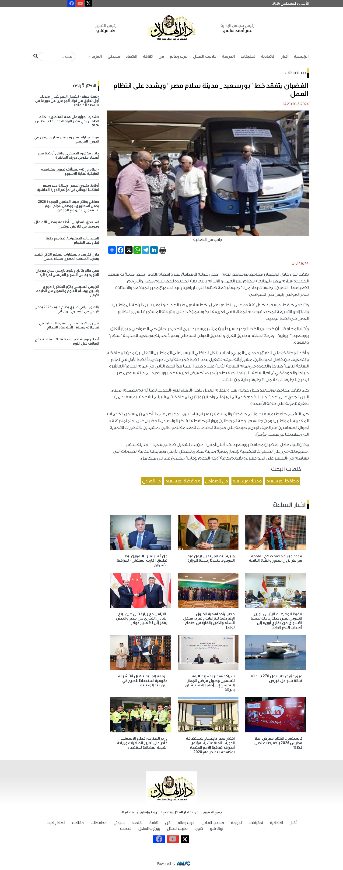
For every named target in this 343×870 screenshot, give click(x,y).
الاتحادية (268, 56)
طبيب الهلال (177, 828)
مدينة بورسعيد (247, 480)
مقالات (78, 822)
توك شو (216, 828)
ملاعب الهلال (205, 56)
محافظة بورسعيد (182, 480)
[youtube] (80, 3)
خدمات (125, 828)
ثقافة (148, 56)
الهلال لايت (56, 822)
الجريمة (228, 56)
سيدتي (114, 56)
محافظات (295, 73)
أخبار (284, 56)
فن (161, 56)
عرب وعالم (178, 56)
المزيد (96, 56)
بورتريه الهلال (149, 828)
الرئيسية (301, 56)
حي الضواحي (216, 480)
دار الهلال (151, 480)
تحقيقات (248, 56)
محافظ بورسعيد (282, 480)
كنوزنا (199, 828)
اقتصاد (131, 56)
